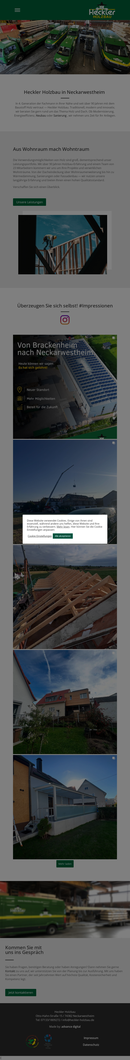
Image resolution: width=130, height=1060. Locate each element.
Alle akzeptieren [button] (63, 535)
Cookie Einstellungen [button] (40, 535)
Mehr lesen (63, 526)
